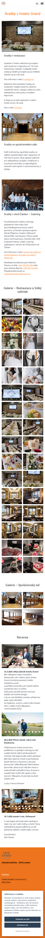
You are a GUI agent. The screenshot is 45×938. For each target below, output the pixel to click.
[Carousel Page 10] (32, 732)
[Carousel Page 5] (22, 663)
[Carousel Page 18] (29, 808)
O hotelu (18, 107)
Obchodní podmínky (9, 862)
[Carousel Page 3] (15, 663)
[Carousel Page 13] (42, 732)
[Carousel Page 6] (26, 663)
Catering (26, 252)
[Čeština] (37, 3)
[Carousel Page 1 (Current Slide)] (9, 663)
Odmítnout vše (22, 925)
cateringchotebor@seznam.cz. (17, 274)
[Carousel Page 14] (16, 808)
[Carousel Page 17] (26, 808)
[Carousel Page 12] (39, 732)
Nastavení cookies (22, 931)
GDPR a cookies (24, 862)
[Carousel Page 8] (32, 663)
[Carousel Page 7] (29, 663)
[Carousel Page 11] (36, 732)
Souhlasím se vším (22, 919)
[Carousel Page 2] (12, 663)
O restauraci (28, 79)
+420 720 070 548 (25, 265)
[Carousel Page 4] (19, 663)
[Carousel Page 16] (23, 808)
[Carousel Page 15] (19, 808)
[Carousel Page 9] (36, 663)
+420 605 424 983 (30, 268)
